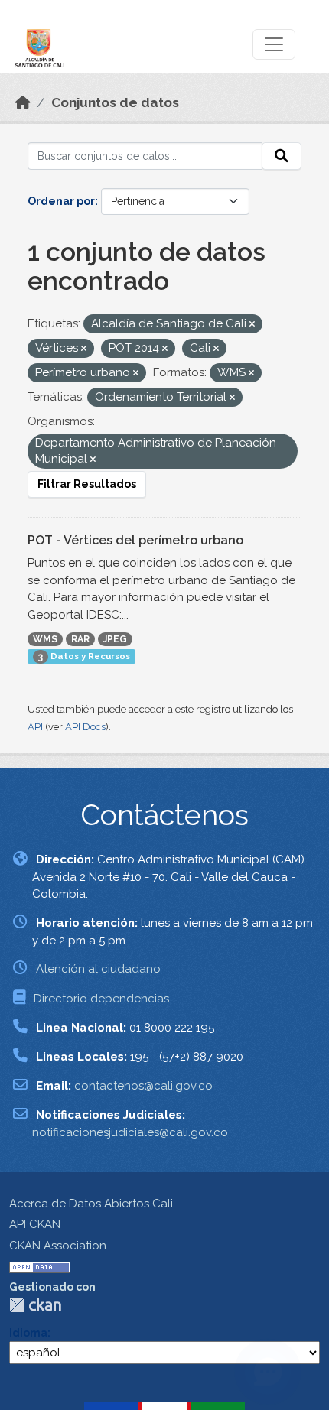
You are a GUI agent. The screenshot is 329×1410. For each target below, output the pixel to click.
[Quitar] (252, 325)
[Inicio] (23, 102)
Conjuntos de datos (115, 102)
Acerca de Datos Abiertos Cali (91, 1203)
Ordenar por (61, 201)
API (35, 727)
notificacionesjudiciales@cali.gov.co (130, 1132)
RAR (80, 639)
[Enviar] (281, 156)
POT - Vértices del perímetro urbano (135, 540)
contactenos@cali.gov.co (143, 1086)
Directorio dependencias (101, 999)
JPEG (115, 639)
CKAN (35, 1305)
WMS (45, 639)
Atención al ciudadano (98, 969)
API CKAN (34, 1224)
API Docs (85, 727)
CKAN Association (57, 1245)
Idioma (28, 1333)
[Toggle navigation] (273, 44)
